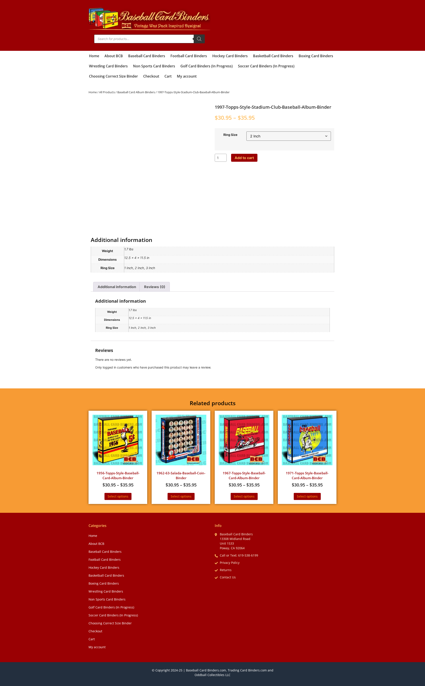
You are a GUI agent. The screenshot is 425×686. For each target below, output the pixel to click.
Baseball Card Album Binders (136, 92)
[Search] (199, 38)
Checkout (151, 76)
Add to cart (244, 158)
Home (94, 55)
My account (187, 76)
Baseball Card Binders (146, 55)
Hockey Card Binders (230, 55)
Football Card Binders (188, 55)
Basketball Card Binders (273, 55)
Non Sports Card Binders (154, 66)
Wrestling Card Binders (108, 66)
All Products (107, 92)
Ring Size (230, 134)
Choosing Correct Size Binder (113, 76)
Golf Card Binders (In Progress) (206, 66)
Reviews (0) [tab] (154, 287)
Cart (168, 76)
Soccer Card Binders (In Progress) (266, 66)
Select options (118, 496)
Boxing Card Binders (316, 55)
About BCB (113, 55)
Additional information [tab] (117, 287)
